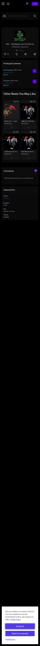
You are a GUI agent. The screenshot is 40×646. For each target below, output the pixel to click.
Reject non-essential (20, 633)
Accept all (20, 626)
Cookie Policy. (15, 619)
